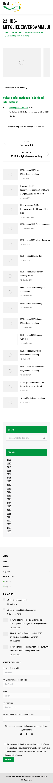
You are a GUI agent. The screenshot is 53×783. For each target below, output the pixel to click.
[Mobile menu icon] (48, 7)
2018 (9, 488)
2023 (9, 470)
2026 (9, 460)
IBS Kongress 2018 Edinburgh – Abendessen (32, 289)
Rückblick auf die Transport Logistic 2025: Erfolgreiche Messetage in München (26, 635)
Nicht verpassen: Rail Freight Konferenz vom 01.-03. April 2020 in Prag (34, 209)
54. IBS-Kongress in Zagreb (17, 600)
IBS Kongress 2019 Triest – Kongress (35, 224)
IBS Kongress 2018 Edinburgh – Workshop (32, 337)
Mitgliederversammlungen (24, 127)
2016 (9, 495)
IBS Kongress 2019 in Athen (31, 256)
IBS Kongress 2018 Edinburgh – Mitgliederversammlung (32, 321)
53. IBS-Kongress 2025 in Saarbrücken (21, 610)
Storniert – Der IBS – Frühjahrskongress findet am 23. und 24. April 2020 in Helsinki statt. (34, 190)
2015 (9, 499)
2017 (9, 492)
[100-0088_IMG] (22, 62)
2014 (9, 502)
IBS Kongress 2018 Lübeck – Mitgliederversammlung (31, 353)
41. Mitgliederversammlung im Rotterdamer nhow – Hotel (32, 384)
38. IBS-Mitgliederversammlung (32, 398)
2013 (9, 506)
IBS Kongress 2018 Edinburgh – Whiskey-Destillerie (32, 274)
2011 (9, 513)
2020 (9, 481)
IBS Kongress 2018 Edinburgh (31, 303)
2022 (9, 474)
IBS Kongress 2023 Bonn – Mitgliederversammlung (30, 172)
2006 (9, 531)
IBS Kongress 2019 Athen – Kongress (35, 240)
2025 (9, 463)
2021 (9, 477)
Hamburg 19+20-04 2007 (18, 107)
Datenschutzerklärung (13, 755)
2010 (9, 517)
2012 (9, 510)
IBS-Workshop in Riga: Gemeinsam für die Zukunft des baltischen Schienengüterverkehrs (29, 649)
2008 (9, 524)
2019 (9, 485)
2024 (9, 467)
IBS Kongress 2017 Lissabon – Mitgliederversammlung (32, 368)
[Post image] (10, 174)
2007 (9, 527)
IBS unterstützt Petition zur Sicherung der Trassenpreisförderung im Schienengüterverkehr (28, 622)
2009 (9, 520)
